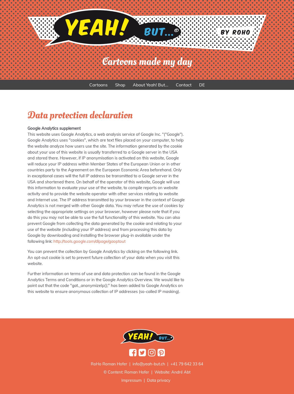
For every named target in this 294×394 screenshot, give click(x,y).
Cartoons (98, 84)
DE (202, 84)
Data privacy (158, 380)
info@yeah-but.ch (149, 363)
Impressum (131, 380)
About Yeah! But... (150, 84)
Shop (120, 84)
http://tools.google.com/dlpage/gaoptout (89, 241)
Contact (184, 84)
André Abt (180, 372)
